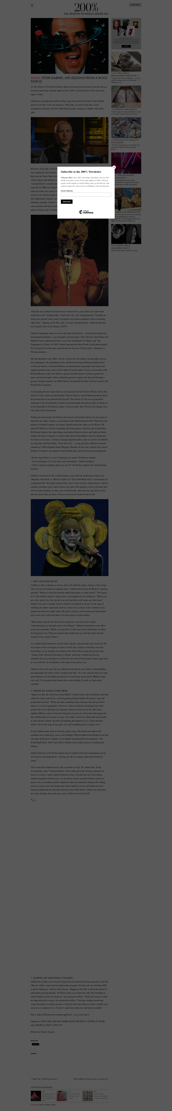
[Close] (114, 167)
